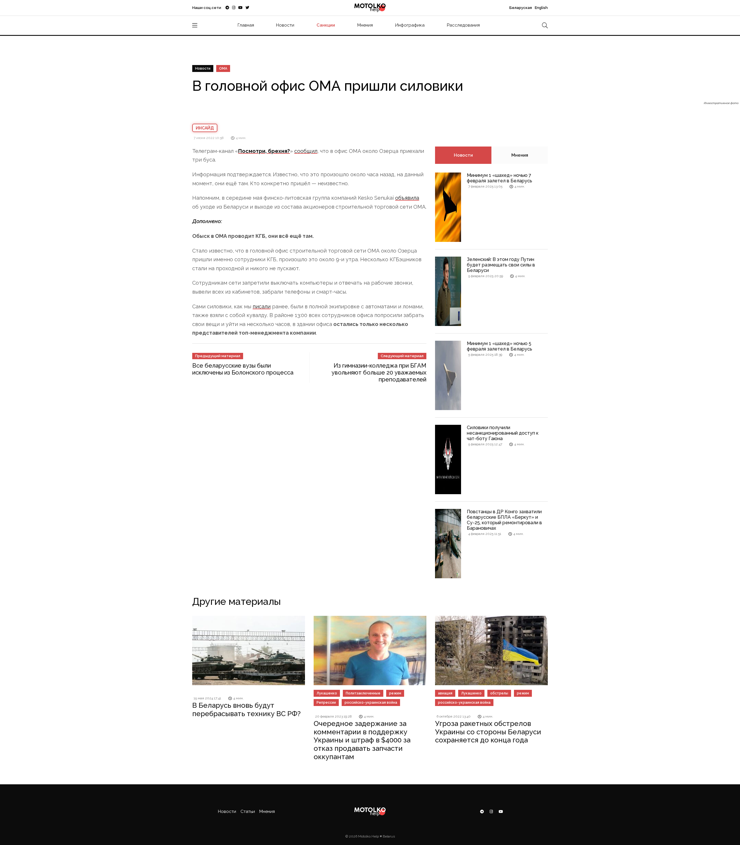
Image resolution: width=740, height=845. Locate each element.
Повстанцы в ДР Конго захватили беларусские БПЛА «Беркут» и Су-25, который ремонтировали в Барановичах (504, 520)
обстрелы (499, 693)
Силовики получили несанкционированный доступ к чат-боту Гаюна (503, 433)
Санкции (326, 25)
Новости (285, 25)
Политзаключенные (363, 693)
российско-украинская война (371, 703)
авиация (445, 693)
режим (395, 693)
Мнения (365, 25)
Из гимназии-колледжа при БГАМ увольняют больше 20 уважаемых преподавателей (379, 372)
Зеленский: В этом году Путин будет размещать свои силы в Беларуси (501, 265)
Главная (246, 25)
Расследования (463, 25)
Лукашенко (327, 693)
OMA (223, 68)
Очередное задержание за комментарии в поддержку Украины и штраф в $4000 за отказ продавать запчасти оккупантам (362, 740)
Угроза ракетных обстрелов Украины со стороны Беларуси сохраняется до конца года (488, 731)
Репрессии (326, 703)
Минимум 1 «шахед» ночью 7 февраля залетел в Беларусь (499, 178)
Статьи (247, 811)
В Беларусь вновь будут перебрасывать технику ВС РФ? (246, 709)
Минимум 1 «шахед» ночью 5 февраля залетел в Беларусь (499, 346)
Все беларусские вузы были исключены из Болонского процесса (242, 369)
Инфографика (410, 25)
